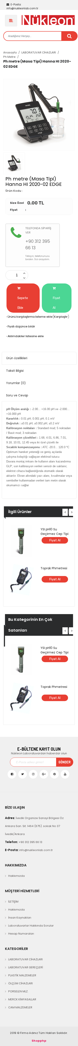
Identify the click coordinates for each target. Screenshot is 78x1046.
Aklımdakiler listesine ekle (24, 336)
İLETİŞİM (13, 902)
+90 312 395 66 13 (23, 842)
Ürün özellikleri (16, 358)
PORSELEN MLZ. (18, 991)
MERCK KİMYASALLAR (22, 999)
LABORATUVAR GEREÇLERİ (25, 967)
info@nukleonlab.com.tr (22, 6)
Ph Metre (9, 57)
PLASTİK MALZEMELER (22, 975)
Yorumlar (16, 383)
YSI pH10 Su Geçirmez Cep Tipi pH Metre (54, 534)
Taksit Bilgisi (15, 371)
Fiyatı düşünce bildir (20, 326)
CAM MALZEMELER (20, 1007)
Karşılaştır (61, 317)
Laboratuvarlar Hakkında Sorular (31, 926)
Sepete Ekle (22, 303)
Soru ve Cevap (17, 395)
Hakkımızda (16, 876)
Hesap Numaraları (21, 934)
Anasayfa (10, 52)
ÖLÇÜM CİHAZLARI (20, 983)
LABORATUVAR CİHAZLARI (38, 52)
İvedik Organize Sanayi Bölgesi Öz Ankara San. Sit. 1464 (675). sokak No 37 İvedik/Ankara (34, 826)
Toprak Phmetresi (54, 568)
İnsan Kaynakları (19, 918)
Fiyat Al (56, 303)
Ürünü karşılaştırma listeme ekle (28, 317)
